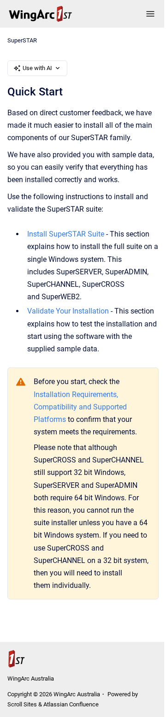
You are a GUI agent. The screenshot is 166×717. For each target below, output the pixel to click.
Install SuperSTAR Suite (65, 234)
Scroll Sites (22, 704)
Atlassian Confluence (71, 704)
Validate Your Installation (68, 311)
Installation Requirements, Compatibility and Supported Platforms (80, 407)
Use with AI (37, 68)
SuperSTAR (22, 40)
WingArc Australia (30, 678)
